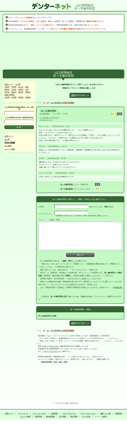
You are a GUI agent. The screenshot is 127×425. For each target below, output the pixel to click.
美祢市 (20, 92)
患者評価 (38, 416)
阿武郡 (27, 97)
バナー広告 (86, 416)
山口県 (17, 84)
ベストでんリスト (69, 413)
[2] (48, 103)
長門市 (7, 92)
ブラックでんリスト (51, 346)
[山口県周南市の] (62, 103)
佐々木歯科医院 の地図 (47, 316)
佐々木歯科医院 (48, 111)
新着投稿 (118, 413)
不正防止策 (117, 287)
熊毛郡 (20, 97)
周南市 (27, 92)
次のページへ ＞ (80, 95)
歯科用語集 (50, 416)
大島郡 (7, 97)
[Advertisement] (63, 51)
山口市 (20, 87)
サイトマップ (23, 413)
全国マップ (8, 84)
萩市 (27, 87)
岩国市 (20, 90)
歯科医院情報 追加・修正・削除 (54, 362)
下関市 (7, 87)
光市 (27, 90)
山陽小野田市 (9, 95)
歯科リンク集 (105, 413)
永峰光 (104, 416)
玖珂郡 (13, 97)
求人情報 (7, 146)
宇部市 (13, 87)
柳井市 (13, 92)
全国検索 (54, 413)
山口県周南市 (45, 114)
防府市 (7, 90)
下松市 (13, 90)
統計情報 (73, 416)
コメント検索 (9, 149)
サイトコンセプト (52, 351)
